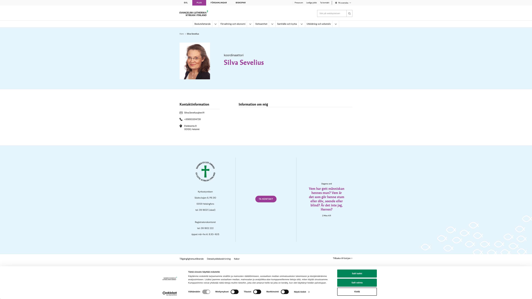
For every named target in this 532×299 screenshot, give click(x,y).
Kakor (237, 258)
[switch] (235, 292)
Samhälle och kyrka (287, 23)
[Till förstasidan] (194, 13)
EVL (186, 3)
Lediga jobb (311, 3)
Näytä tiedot (300, 292)
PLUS (199, 3)
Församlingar (219, 3)
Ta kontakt (324, 3)
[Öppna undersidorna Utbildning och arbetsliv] (335, 24)
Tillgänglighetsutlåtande (192, 258)
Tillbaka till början (342, 258)
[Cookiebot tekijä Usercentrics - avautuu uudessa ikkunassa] (170, 294)
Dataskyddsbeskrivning (219, 258)
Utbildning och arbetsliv (319, 23)
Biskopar (241, 3)
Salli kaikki (357, 273)
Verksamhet (261, 23)
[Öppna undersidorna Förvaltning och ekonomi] (250, 24)
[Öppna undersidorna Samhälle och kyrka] (301, 24)
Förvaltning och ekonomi (232, 23)
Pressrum (299, 3)
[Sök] (349, 13)
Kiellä (357, 291)
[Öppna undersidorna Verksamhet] (272, 24)
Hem (182, 34)
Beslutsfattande (203, 23)
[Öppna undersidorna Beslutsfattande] (215, 24)
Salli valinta (357, 282)
